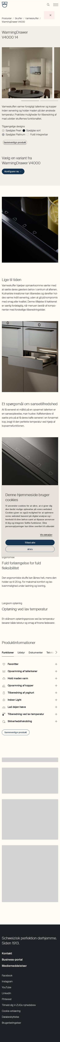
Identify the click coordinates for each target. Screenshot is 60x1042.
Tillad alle (30, 542)
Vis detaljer (46, 534)
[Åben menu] (55, 4)
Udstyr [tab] (21, 652)
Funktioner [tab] (8, 652)
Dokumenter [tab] (36, 652)
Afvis (30, 549)
